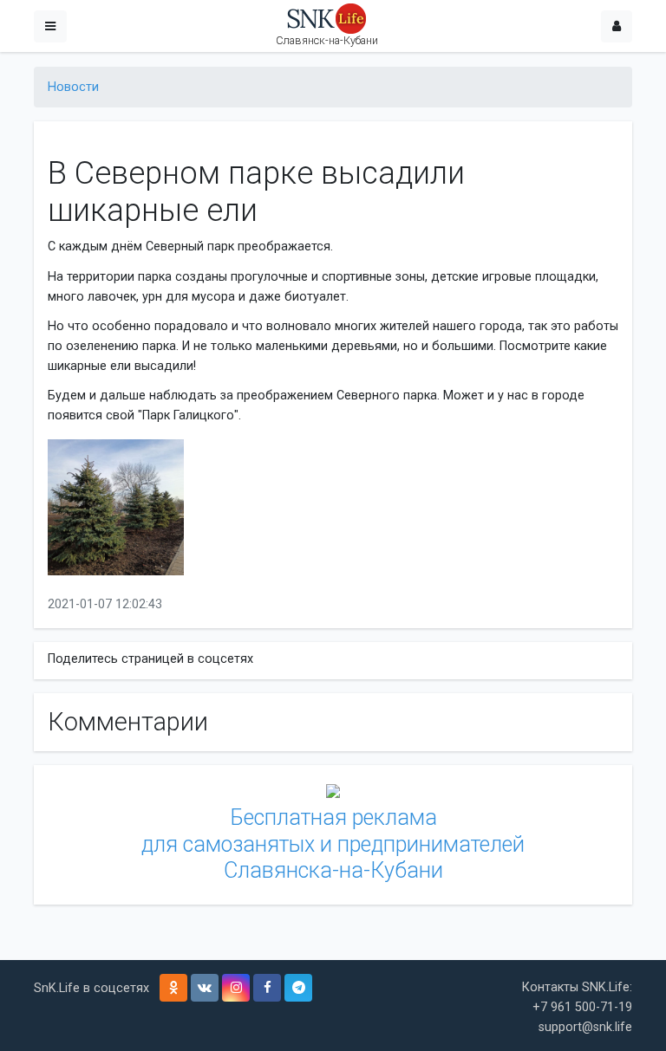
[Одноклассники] (173, 988)
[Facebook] (267, 988)
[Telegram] (298, 988)
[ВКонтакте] (205, 988)
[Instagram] (236, 988)
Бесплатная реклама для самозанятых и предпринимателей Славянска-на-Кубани (333, 843)
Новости (73, 87)
